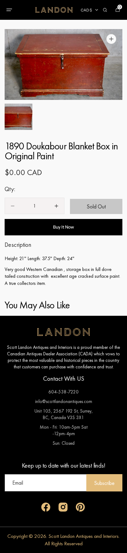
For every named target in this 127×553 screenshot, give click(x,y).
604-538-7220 (63, 392)
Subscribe (104, 483)
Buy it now (63, 227)
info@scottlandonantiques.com (63, 401)
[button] (9, 10)
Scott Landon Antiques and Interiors (83, 536)
